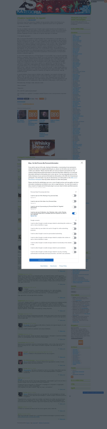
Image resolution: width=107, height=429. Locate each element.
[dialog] (53, 214)
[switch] (74, 195)
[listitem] (53, 192)
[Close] (82, 163)
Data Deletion (44, 266)
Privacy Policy (63, 266)
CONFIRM (41, 260)
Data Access (53, 266)
